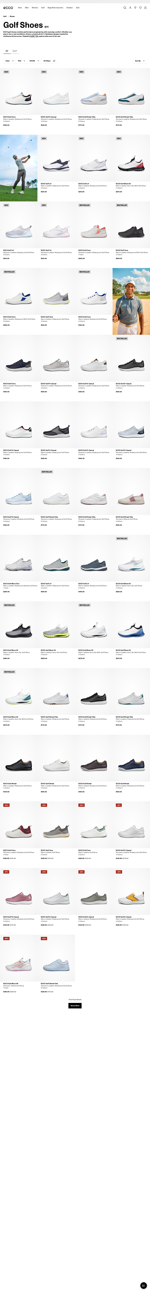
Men (27, 13)
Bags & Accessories (55, 13)
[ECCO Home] (8, 13)
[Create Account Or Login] (130, 13)
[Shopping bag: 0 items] (145, 13)
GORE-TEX (34, 42)
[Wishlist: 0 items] (140, 13)
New (20, 13)
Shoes (12, 22)
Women (35, 13)
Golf (42, 13)
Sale (78, 13)
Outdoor (69, 13)
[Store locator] (135, 13)
